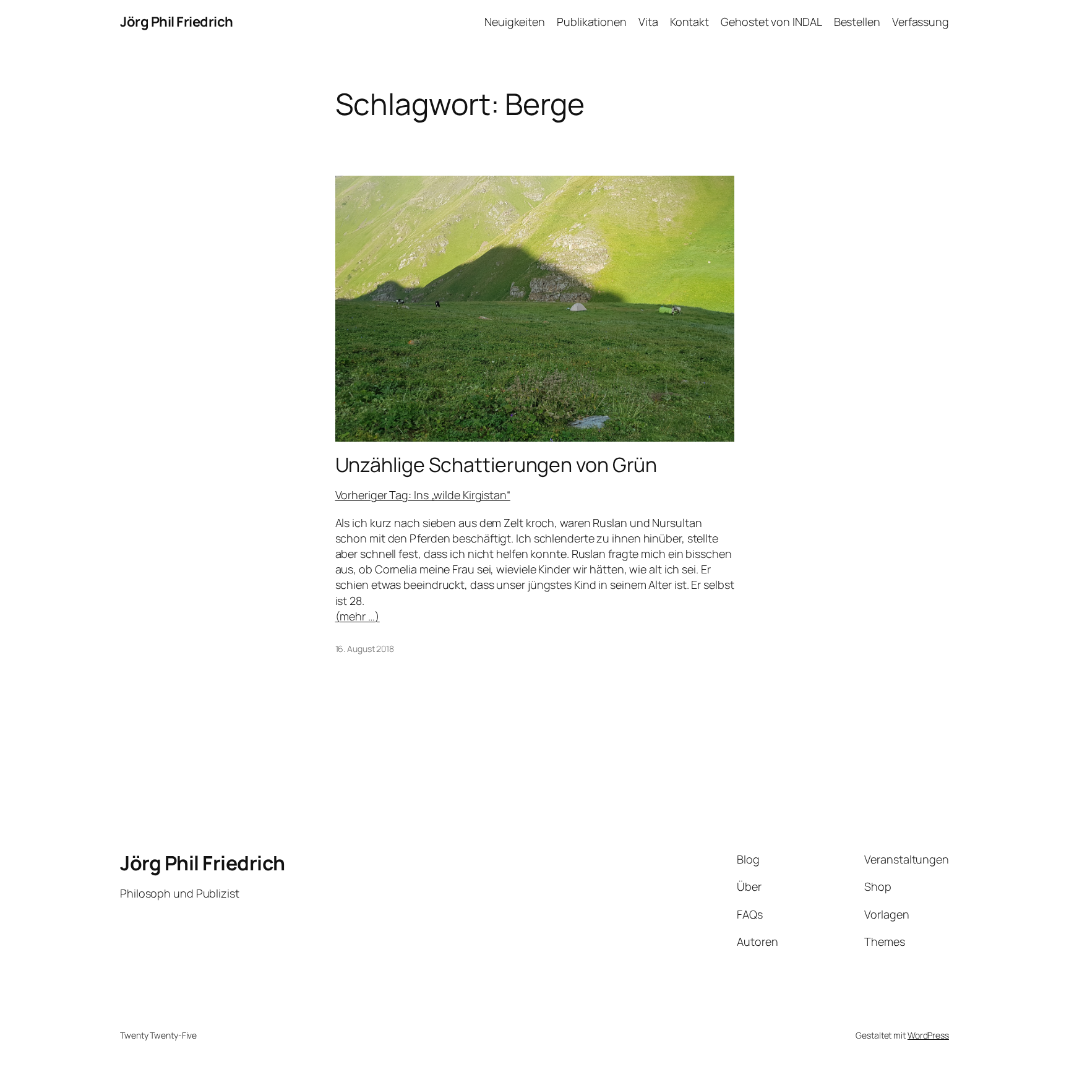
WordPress (928, 1035)
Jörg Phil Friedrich (176, 21)
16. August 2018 (365, 648)
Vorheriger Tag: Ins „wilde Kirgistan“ (422, 494)
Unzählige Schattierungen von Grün (496, 464)
